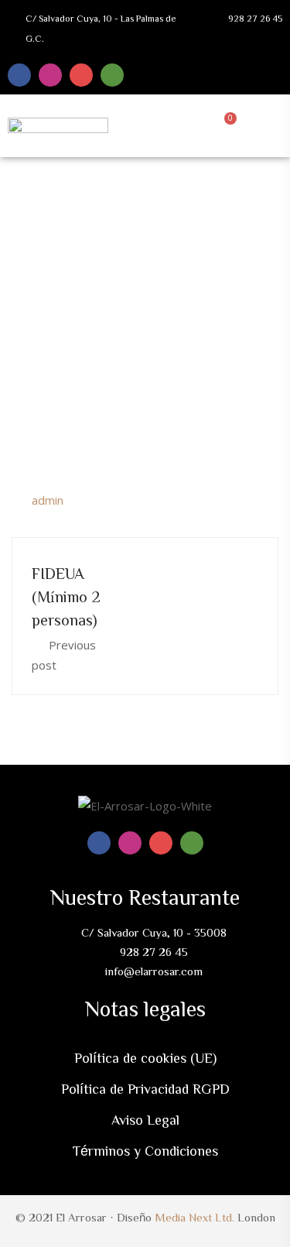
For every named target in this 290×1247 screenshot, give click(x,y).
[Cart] (226, 123)
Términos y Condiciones (145, 1150)
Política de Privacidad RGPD (145, 1088)
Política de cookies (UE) (145, 1057)
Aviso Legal (145, 1119)
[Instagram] (50, 75)
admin (47, 500)
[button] (257, 124)
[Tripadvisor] (112, 75)
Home (91, 299)
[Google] (81, 75)
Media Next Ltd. (194, 1217)
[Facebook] (19, 75)
